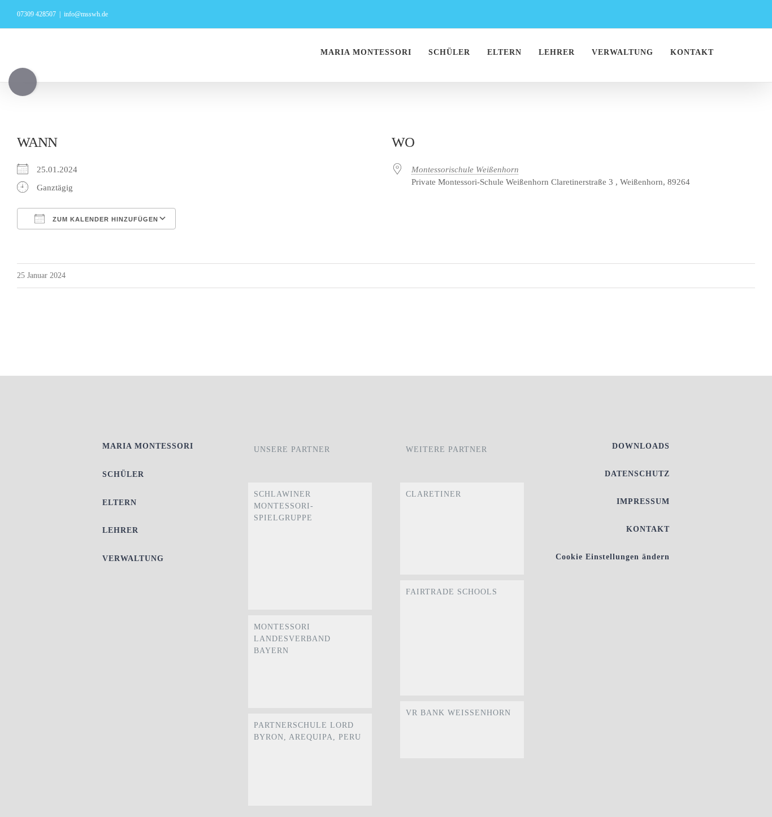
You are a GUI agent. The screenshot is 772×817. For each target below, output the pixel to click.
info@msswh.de (86, 14)
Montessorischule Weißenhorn (465, 169)
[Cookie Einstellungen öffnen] (747, 802)
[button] (751, 52)
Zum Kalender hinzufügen (104, 219)
